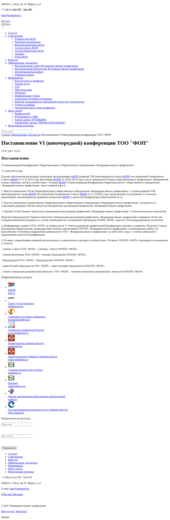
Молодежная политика (21, 125)
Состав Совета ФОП (26, 48)
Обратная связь (23, 89)
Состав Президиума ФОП (29, 51)
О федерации (15, 36)
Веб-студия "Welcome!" (14, 511)
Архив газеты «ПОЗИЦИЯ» (31, 119)
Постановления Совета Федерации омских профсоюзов (46, 65)
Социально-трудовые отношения (33, 98)
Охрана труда (22, 83)
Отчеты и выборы (25, 104)
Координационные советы (30, 45)
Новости (13, 59)
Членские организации (28, 42)
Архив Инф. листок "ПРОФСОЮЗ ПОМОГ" (40, 122)
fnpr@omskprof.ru (11, 15)
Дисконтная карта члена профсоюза (35, 107)
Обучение (20, 92)
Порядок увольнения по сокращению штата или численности (50, 101)
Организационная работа (29, 71)
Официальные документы (23, 62)
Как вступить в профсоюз (29, 80)
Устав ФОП (21, 56)
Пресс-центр (15, 110)
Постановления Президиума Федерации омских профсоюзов (49, 68)
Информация (15, 77)
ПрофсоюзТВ (22, 113)
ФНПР (75, 176)
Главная (12, 33)
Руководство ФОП (25, 39)
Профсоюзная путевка (27, 95)
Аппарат (19, 53)
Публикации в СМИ (26, 116)
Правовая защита (24, 74)
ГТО (17, 86)
